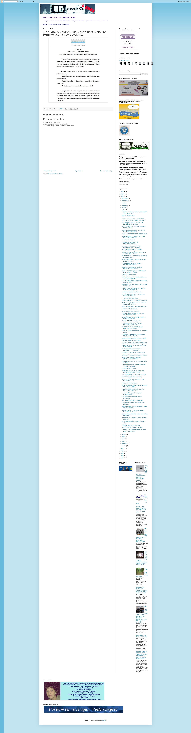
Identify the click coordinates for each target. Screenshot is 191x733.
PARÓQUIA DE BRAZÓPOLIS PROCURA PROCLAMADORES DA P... (133, 390)
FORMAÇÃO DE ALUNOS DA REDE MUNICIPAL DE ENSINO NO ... (131, 349)
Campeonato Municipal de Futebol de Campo (134, 338)
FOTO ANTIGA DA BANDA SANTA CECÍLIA (133, 352)
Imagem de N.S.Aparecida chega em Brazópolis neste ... (132, 393)
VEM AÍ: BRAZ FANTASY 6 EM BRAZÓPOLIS (134, 220)
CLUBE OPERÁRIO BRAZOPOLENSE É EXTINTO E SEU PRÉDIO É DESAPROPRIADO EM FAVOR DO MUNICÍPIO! (142, 614)
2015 (122, 196)
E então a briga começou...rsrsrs (130, 311)
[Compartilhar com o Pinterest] (77, 109)
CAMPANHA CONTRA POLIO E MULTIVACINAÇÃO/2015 (130, 243)
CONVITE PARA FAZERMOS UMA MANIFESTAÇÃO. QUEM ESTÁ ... (131, 246)
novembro (125, 200)
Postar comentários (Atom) (55, 174)
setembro (124, 205)
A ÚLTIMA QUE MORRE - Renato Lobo (132, 400)
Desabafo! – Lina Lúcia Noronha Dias (141, 636)
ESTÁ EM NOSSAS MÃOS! (129, 368)
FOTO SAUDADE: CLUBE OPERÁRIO (132, 427)
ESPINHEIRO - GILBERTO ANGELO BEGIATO (134, 355)
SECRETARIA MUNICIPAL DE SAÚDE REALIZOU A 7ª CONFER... (132, 327)
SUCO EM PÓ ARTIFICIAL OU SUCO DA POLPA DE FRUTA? (133, 380)
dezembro (125, 198)
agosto (124, 207)
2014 (122, 448)
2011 (122, 455)
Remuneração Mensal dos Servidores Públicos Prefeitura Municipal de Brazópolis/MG (141, 590)
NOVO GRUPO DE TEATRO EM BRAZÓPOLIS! (134, 234)
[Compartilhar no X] (73, 109)
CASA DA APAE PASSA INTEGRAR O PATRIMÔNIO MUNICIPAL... (132, 264)
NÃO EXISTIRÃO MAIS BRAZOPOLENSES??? (134, 306)
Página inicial (78, 171)
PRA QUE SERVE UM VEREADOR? (131, 250)
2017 (122, 191)
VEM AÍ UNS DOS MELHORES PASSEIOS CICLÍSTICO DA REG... (133, 295)
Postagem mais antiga (106, 171)
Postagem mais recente (50, 171)
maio (123, 436)
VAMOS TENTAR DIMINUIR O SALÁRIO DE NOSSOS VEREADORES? (133, 289)
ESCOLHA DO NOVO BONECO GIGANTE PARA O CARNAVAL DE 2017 (141, 509)
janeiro (124, 446)
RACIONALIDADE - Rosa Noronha (131, 321)
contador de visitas (124, 60)
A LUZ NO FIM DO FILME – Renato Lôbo (133, 218)
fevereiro (124, 443)
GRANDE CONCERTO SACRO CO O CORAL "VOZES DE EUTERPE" (134, 277)
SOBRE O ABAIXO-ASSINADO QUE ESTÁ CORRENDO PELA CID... (133, 237)
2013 (122, 451)
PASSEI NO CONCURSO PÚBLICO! (131, 377)
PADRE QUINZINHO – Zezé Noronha (132, 292)
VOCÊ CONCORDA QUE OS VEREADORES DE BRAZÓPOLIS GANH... (134, 271)
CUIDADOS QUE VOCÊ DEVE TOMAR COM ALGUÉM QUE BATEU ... (134, 253)
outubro (124, 203)
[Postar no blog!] (71, 109)
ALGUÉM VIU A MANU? (128, 240)
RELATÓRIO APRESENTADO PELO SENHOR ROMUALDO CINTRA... (134, 386)
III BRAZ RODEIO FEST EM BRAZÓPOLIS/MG (134, 300)
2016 (122, 194)
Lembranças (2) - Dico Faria (129, 309)
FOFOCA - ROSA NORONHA (129, 383)
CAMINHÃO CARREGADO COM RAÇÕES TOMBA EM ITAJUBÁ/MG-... (133, 335)
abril (123, 439)
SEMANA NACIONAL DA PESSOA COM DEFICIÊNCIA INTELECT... (132, 223)
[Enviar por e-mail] (70, 109)
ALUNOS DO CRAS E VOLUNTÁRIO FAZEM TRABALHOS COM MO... (134, 365)
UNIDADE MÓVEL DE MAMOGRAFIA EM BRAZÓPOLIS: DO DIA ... (133, 411)
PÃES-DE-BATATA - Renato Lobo (131, 425)
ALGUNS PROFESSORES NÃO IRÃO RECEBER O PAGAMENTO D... (132, 268)
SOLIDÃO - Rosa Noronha (129, 274)
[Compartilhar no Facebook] (75, 109)
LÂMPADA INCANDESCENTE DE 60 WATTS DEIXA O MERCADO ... (134, 430)
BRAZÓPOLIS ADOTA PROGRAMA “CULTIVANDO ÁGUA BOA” (131, 358)
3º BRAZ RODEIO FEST (128, 216)
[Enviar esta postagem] (66, 108)
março (124, 441)
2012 (122, 453)
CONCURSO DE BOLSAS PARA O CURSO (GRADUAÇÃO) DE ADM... (133, 231)
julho (123, 210)
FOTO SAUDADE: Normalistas (130, 298)
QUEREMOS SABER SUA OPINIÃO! (131, 340)
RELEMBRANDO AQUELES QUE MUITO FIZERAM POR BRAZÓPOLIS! (133, 371)
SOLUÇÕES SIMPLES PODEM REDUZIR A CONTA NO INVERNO (133, 318)
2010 (122, 458)
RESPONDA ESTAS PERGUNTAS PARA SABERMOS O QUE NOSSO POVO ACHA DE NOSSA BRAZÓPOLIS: (141, 655)
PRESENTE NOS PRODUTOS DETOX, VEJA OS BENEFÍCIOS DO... (134, 303)
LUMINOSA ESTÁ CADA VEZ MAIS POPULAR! (134, 343)
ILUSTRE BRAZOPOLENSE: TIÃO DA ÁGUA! (134, 374)
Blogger (104, 720)
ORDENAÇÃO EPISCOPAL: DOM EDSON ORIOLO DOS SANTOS (133, 314)
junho (123, 434)
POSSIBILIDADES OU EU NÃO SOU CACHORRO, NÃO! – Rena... (132, 324)
